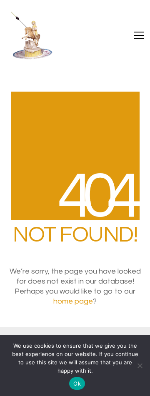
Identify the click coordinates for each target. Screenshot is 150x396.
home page (73, 301)
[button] (139, 35)
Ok (77, 383)
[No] (139, 365)
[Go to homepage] (31, 35)
